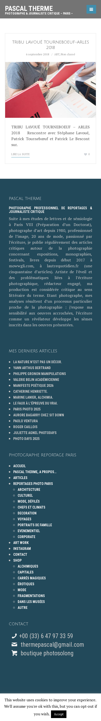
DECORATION (27, 513)
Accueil (19, 466)
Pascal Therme (39, 8)
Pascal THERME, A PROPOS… (34, 472)
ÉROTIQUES (26, 584)
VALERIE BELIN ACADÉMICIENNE (36, 380)
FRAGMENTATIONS (31, 596)
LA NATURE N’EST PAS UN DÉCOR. (37, 362)
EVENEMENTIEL (29, 531)
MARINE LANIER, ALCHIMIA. (33, 397)
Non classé (68, 54)
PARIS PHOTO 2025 (26, 409)
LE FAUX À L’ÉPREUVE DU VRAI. (35, 403)
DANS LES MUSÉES (31, 602)
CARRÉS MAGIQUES (32, 578)
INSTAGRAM (22, 549)
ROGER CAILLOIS (25, 427)
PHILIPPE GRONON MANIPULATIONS (39, 374)
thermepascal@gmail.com (52, 644)
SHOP (17, 560)
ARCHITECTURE (29, 490)
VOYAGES (24, 519)
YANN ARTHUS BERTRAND (32, 368)
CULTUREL (25, 495)
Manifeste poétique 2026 (33, 386)
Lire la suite (20, 154)
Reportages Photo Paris (33, 484)
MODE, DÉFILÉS (29, 501)
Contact (20, 554)
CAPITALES (26, 572)
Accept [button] (58, 714)
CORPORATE (26, 537)
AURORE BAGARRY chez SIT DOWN (38, 415)
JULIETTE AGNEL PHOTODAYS (35, 433)
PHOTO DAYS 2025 (26, 439)
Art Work (21, 543)
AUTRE (22, 608)
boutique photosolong (46, 653)
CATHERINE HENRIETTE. (30, 391)
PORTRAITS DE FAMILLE (35, 525)
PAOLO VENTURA (25, 421)
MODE (22, 590)
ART (56, 54)
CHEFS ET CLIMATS (31, 507)
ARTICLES (20, 478)
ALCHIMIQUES (28, 566)
